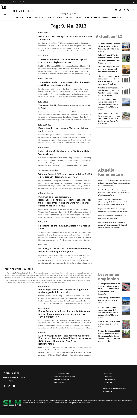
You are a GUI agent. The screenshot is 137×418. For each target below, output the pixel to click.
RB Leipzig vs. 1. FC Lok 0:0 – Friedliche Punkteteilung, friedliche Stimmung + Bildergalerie (64, 250)
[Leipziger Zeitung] (17, 10)
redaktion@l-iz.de (28, 282)
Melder (105, 17)
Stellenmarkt (17, 2)
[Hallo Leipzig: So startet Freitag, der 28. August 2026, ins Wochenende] (125, 301)
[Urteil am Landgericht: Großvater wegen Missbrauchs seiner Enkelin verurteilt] (125, 69)
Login (133, 2)
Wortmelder (42, 333)
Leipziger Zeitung (6, 2)
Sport (78, 17)
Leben (50, 17)
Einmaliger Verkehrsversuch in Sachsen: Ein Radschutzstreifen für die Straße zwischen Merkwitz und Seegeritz (112, 225)
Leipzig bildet (48, 78)
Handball (45, 55)
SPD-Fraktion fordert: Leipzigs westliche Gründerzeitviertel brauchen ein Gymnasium (64, 84)
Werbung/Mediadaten (62, 379)
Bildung (69, 17)
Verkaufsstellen (60, 382)
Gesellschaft (54, 170)
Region (45, 101)
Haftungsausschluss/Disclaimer (114, 388)
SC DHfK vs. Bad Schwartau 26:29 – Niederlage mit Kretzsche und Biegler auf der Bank (62, 61)
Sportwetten (107, 382)
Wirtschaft (39, 17)
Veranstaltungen (92, 17)
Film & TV (46, 147)
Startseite (19, 17)
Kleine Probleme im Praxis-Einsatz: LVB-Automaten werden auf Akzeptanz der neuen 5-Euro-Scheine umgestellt (64, 314)
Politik (28, 17)
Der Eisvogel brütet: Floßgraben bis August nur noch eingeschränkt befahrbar (63, 291)
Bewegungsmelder (44, 286)
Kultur (59, 17)
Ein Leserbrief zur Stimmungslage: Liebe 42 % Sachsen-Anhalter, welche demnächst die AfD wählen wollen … (114, 183)
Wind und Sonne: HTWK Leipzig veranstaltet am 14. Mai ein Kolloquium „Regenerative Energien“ (65, 175)
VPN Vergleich (108, 376)
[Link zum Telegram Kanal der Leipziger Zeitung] (128, 10)
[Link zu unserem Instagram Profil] (120, 10)
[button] (32, 17)
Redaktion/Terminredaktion (64, 376)
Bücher (46, 33)
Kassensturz (47, 124)
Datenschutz (107, 392)
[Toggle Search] (133, 10)
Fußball (45, 245)
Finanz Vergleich (109, 379)
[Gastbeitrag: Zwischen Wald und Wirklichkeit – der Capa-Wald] (125, 324)
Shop (24, 2)
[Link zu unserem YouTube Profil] (116, 10)
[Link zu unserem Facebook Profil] (124, 10)
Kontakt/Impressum (61, 373)
